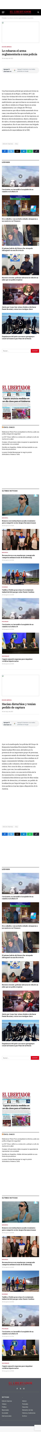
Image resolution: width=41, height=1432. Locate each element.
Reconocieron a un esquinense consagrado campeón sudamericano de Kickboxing (18, 556)
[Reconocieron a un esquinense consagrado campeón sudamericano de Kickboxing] (20, 539)
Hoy (16, 144)
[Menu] (3, 12)
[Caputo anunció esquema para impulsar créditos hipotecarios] (20, 643)
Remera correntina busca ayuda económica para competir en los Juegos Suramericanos (19, 522)
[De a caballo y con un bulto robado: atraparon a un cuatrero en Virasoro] (20, 205)
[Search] (38, 12)
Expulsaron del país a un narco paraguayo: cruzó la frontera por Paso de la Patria (18, 338)
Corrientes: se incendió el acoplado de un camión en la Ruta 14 (17, 191)
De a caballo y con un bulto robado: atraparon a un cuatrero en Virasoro (20, 220)
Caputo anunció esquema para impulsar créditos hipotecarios (17, 660)
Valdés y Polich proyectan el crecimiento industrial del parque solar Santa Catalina (18, 591)
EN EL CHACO (9, 427)
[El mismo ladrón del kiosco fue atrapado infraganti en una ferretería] (20, 235)
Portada (4, 18)
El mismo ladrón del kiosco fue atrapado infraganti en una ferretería (17, 249)
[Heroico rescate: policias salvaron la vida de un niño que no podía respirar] (20, 264)
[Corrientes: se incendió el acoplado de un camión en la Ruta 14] (20, 176)
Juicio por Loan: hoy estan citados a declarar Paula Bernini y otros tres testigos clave (19, 308)
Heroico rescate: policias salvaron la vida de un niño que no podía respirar (20, 279)
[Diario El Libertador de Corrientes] (20, 12)
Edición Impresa (7, 46)
